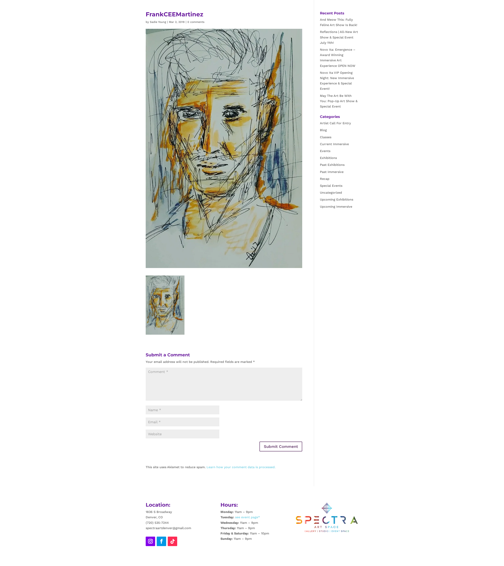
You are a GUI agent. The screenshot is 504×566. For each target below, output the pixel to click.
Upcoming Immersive (336, 206)
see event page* (247, 517)
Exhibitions (328, 158)
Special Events (331, 186)
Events (325, 151)
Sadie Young (158, 21)
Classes (325, 137)
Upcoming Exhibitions (336, 199)
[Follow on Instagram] (150, 541)
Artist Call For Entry (335, 123)
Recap (324, 179)
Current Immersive (334, 144)
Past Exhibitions (332, 165)
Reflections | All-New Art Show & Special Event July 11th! (339, 37)
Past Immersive (332, 172)
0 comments (195, 21)
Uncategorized (331, 192)
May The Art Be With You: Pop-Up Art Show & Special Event (339, 101)
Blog (323, 130)
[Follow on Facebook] (161, 541)
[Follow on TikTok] (172, 541)
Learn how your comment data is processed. (241, 467)
